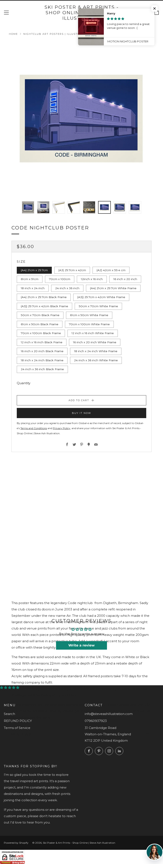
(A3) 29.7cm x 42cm (72, 270)
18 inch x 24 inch (33, 288)
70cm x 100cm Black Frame (41, 333)
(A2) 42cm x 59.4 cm (111, 270)
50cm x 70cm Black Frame (40, 315)
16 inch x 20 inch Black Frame (42, 351)
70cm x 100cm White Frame (89, 324)
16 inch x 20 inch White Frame (94, 342)
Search (9, 714)
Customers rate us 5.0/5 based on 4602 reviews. (61, 687)
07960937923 (96, 721)
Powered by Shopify (16, 842)
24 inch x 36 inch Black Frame (42, 369)
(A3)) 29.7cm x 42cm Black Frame (44, 306)
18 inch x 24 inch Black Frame (42, 360)
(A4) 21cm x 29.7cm (34, 270)
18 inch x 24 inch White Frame (95, 351)
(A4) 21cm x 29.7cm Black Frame (44, 297)
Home (13, 33)
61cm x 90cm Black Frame (39, 324)
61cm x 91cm (29, 279)
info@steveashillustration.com (109, 714)
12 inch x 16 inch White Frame (93, 333)
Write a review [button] (81, 645)
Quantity (23, 383)
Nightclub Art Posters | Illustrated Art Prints (65, 33)
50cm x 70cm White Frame (98, 306)
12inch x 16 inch (92, 279)
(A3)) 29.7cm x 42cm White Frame (101, 297)
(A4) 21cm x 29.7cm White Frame (113, 288)
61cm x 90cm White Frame (89, 315)
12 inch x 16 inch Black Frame (41, 342)
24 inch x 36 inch (67, 288)
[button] (154, 8)
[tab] (28, 207)
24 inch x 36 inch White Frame (96, 360)
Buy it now (81, 413)
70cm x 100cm (59, 279)
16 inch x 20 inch (125, 279)
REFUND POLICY (18, 721)
